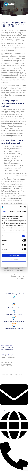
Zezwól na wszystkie (14, 255)
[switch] (24, 240)
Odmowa (14, 263)
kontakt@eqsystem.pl (7, 349)
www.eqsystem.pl (19, 8)
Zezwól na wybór (14, 259)
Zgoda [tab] (4, 211)
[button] (13, 12)
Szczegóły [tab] (12, 211)
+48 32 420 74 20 (8, 347)
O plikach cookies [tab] (21, 211)
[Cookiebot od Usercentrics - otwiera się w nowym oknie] (20, 207)
